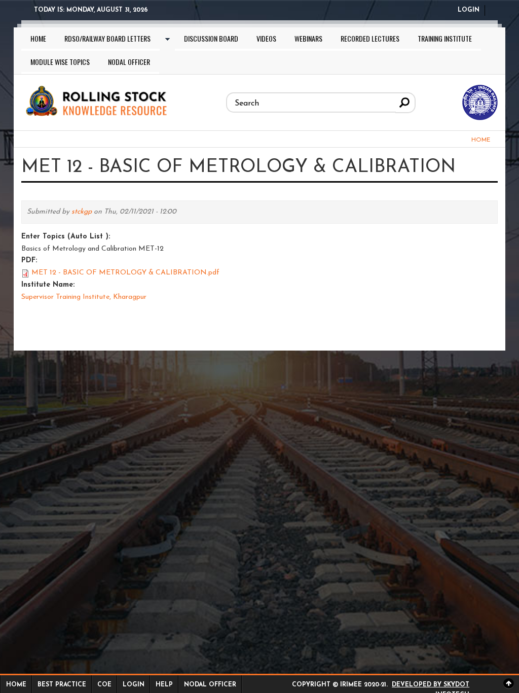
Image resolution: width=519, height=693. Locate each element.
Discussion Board (211, 38)
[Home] (95, 99)
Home (38, 38)
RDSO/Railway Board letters (107, 38)
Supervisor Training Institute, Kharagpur (83, 297)
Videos (266, 38)
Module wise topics (60, 61)
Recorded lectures (370, 38)
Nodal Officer (129, 61)
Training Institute (445, 38)
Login (468, 10)
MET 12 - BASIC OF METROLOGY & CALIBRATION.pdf (125, 272)
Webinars (308, 38)
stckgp (81, 212)
